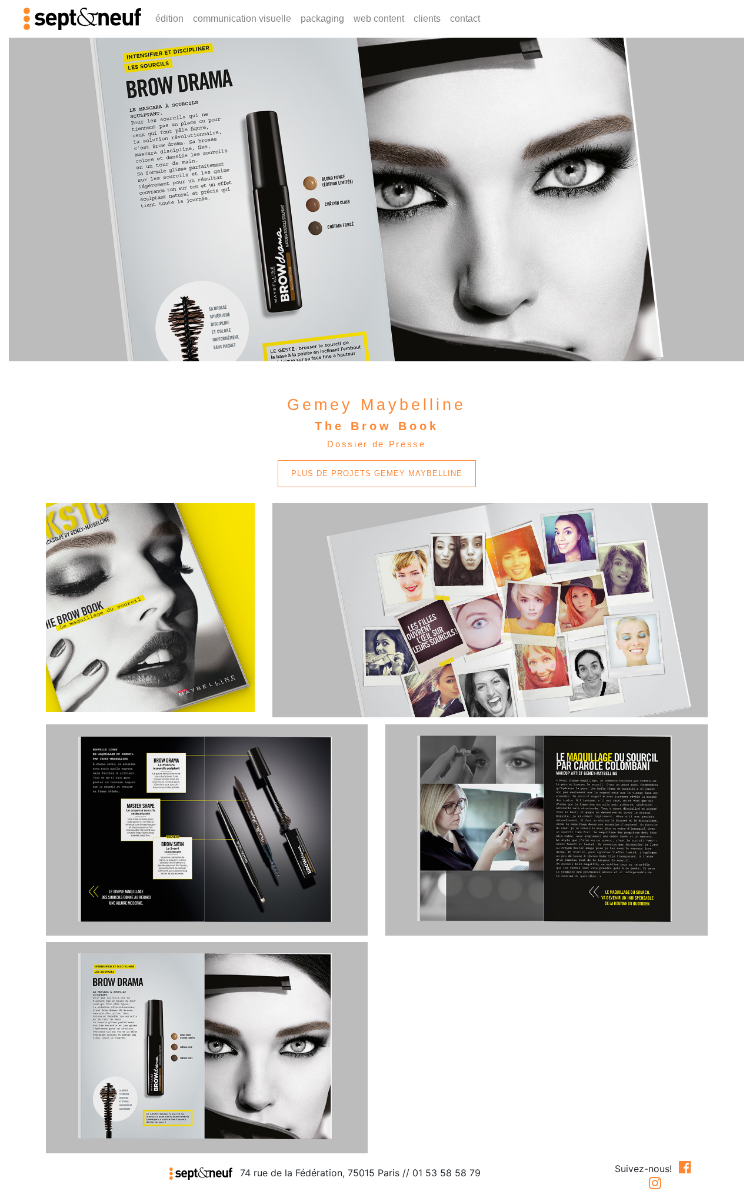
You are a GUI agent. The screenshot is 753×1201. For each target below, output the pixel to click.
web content (379, 19)
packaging (322, 19)
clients (427, 19)
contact (465, 19)
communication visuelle (242, 19)
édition (169, 19)
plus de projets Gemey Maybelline (376, 473)
